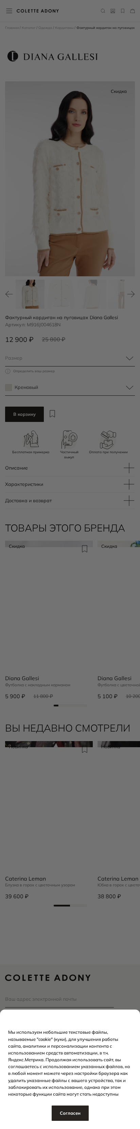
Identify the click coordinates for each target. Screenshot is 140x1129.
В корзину (24, 414)
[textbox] (70, 358)
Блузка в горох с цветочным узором (40, 885)
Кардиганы (64, 28)
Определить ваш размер (34, 371)
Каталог (29, 28)
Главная (12, 28)
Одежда (45, 28)
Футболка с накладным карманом (37, 685)
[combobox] (70, 358)
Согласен (70, 1113)
